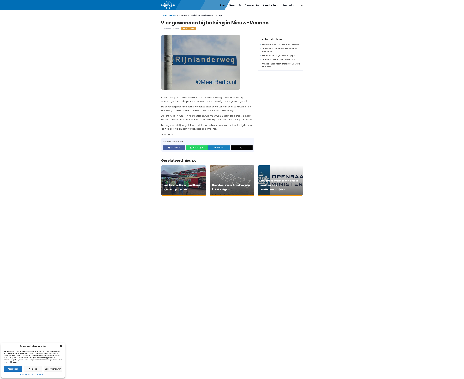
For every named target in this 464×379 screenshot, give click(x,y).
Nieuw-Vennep (188, 28)
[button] (61, 346)
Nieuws (232, 5)
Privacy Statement (37, 374)
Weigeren (33, 369)
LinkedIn (220, 147)
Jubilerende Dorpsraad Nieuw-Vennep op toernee (280, 50)
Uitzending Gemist (271, 5)
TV (240, 5)
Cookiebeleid (25, 374)
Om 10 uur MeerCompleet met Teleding (280, 44)
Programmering (252, 5)
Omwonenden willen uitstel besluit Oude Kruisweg (281, 65)
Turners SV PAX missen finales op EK (279, 59)
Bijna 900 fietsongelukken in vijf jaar (279, 55)
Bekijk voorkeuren (53, 369)
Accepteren (13, 369)
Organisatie (288, 5)
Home (222, 5)
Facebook (175, 147)
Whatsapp (198, 147)
